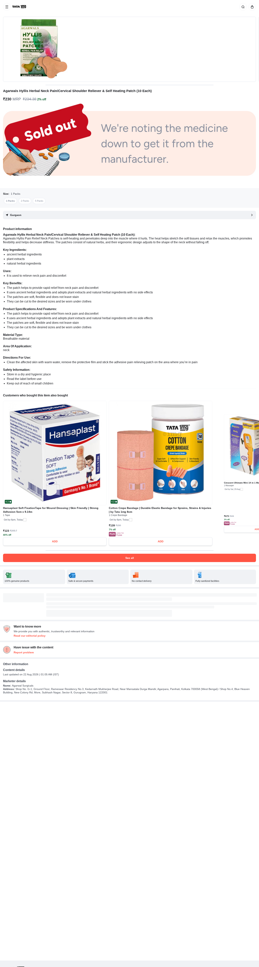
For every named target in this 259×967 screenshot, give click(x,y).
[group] (129, 49)
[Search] (242, 7)
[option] (10, 201)
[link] (19, 7)
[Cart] (251, 7)
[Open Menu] (7, 7)
